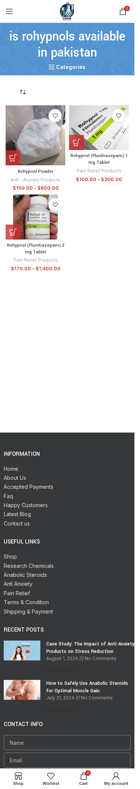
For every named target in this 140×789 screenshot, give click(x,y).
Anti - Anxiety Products (35, 180)
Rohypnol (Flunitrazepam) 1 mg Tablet (99, 159)
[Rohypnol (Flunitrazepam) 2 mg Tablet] (35, 217)
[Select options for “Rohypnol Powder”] (13, 157)
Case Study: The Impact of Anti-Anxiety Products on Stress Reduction (90, 648)
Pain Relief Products (99, 171)
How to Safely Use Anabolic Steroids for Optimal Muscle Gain (87, 687)
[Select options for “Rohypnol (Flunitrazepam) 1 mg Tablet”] (76, 142)
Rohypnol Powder (35, 171)
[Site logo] (67, 10)
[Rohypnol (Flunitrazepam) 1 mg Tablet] (99, 127)
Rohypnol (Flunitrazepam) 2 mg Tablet (35, 248)
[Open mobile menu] (9, 11)
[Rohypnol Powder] (35, 135)
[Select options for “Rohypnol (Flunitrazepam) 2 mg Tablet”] (13, 232)
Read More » (60, 671)
